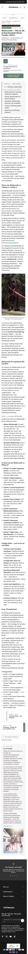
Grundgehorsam (16, 21)
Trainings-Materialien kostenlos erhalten (13, 75)
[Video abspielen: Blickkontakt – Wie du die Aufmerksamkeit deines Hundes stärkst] (13, 49)
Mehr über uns (8, 826)
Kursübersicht (13, 18)
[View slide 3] (14, 876)
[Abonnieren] (22, 920)
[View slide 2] (12, 876)
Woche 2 (4, 22)
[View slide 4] (16, 876)
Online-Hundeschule (6, 21)
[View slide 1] (11, 876)
